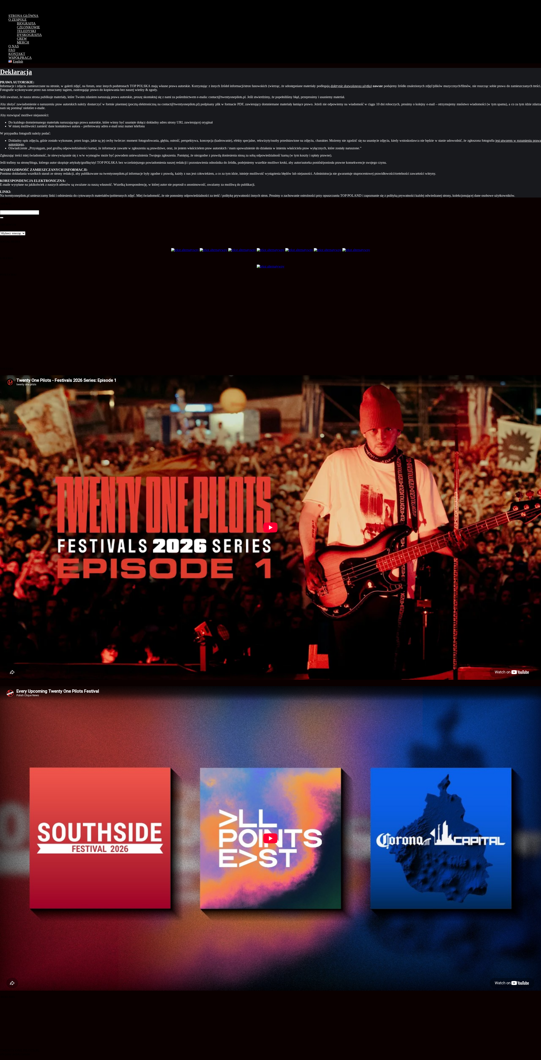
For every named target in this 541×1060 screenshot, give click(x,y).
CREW (22, 38)
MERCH (23, 42)
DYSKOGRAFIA (29, 35)
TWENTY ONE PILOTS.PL (29, 5)
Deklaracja (16, 72)
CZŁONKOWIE (28, 27)
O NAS (13, 46)
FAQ (11, 50)
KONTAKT (16, 54)
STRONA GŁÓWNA (23, 16)
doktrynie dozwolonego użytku (351, 86)
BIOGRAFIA (26, 23)
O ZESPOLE (17, 19)
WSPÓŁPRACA (20, 57)
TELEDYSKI (26, 31)
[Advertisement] (22, 1025)
